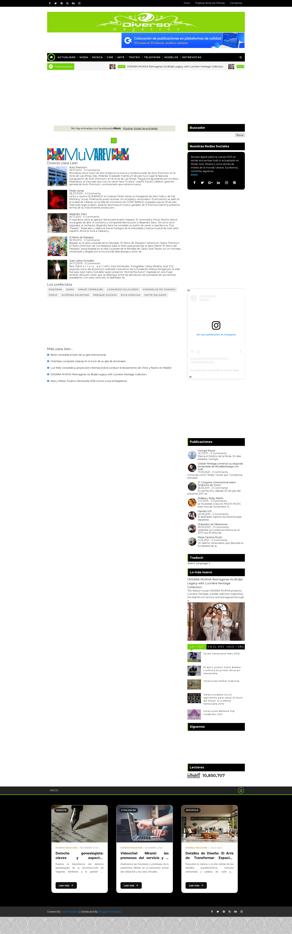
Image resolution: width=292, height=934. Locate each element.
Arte (121, 57)
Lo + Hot (197, 646)
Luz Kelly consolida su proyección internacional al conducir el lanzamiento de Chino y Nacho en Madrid (111, 367)
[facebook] (49, 3)
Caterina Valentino (75, 295)
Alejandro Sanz (78, 214)
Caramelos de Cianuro (159, 289)
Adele (53, 295)
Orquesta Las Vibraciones (212, 524)
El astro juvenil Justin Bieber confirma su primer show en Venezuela (222, 670)
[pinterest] (61, 3)
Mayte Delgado (155, 295)
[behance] (73, 3)
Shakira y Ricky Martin (210, 498)
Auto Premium (78, 167)
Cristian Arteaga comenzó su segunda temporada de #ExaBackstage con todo (220, 466)
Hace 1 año (235, 646)
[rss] (67, 3)
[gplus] (210, 182)
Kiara (70, 289)
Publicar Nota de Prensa (210, 3)
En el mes (216, 646)
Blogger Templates (110, 911)
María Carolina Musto (210, 537)
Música (97, 57)
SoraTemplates (70, 911)
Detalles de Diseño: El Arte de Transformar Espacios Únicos (210, 857)
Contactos (236, 3)
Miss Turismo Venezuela (229, 66)
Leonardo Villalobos (123, 289)
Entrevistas (191, 57)
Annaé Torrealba (90, 289)
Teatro (134, 57)
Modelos (171, 57)
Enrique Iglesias (105, 295)
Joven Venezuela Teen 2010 (221, 653)
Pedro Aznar (76, 190)
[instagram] (79, 3)
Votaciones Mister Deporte (221, 681)
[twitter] (55, 3)
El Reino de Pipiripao (81, 237)
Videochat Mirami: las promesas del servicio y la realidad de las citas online (144, 857)
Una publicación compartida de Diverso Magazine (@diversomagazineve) (229, 370)
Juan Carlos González (81, 260)
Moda (84, 57)
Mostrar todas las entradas (140, 128)
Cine (110, 57)
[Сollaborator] (183, 40)
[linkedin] (218, 182)
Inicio (187, 3)
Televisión (152, 57)
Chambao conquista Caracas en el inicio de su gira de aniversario (88, 361)
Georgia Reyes (206, 450)
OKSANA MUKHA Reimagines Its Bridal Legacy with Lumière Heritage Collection (154, 66)
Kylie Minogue (131, 295)
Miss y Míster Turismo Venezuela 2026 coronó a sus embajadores (89, 381)
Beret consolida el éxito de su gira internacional (78, 354)
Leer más (64, 885)
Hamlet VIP (205, 511)
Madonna (55, 289)
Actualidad (67, 57)
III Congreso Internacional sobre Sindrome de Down (217, 484)
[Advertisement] (146, 95)
